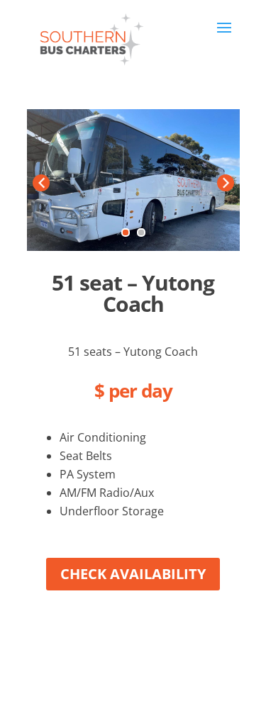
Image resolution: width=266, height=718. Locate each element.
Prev (41, 182)
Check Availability (133, 573)
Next (225, 182)
